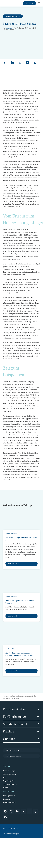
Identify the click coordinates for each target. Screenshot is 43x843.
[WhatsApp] (20, 62)
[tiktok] (35, 811)
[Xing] (27, 62)
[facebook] (5, 811)
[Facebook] (5, 62)
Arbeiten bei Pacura (11, 533)
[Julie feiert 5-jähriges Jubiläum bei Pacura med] (18, 575)
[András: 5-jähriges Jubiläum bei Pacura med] (18, 512)
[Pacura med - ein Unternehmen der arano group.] (21, 833)
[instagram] (11, 811)
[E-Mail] (35, 62)
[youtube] (5, 817)
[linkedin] (17, 811)
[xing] (23, 811)
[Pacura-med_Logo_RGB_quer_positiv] (9, 3)
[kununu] (29, 811)
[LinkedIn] (12, 62)
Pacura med (9, 28)
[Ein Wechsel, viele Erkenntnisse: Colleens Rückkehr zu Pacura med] (18, 627)
